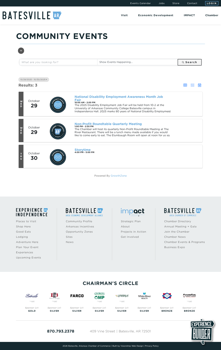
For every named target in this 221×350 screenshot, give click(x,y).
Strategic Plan (131, 221)
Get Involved (130, 236)
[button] (21, 51)
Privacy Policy (152, 346)
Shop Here (23, 226)
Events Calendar (140, 3)
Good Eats (23, 231)
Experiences (24, 252)
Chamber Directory (177, 221)
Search (191, 62)
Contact (192, 3)
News (70, 242)
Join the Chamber (176, 231)
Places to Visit (26, 221)
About (125, 226)
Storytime (83, 149)
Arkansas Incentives (80, 226)
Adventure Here (27, 242)
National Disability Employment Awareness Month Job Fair (119, 98)
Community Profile (79, 221)
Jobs (162, 3)
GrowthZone (119, 175)
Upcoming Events (28, 257)
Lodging (22, 236)
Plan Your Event (27, 247)
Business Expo (174, 247)
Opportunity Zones (79, 231)
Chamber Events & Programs (184, 242)
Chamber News (175, 236)
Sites (69, 236)
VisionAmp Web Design (132, 346)
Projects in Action (133, 231)
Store (175, 3)
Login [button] (212, 3)
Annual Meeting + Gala (180, 226)
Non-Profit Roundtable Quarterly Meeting (108, 124)
